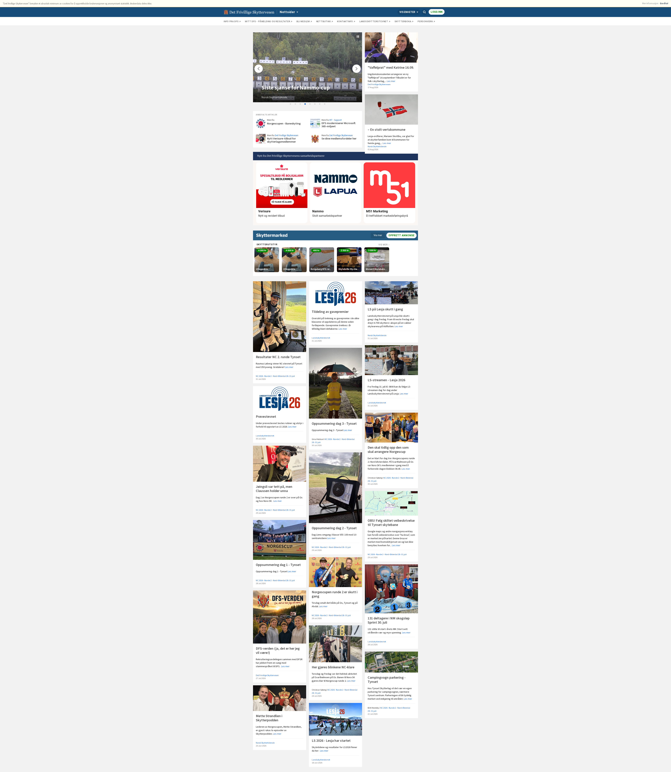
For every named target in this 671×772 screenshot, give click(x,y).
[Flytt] (258, 68)
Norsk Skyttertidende (274, 97)
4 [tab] (305, 104)
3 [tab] (300, 104)
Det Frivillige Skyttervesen (379, 84)
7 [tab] (320, 104)
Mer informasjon (650, 3)
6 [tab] (315, 104)
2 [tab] (295, 104)
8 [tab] (325, 104)
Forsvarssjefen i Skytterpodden (299, 87)
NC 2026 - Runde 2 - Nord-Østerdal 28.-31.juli (275, 376)
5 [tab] (310, 104)
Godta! (664, 3)
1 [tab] (290, 104)
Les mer (391, 81)
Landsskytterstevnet (321, 337)
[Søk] (424, 12)
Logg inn (436, 11)
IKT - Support (335, 120)
